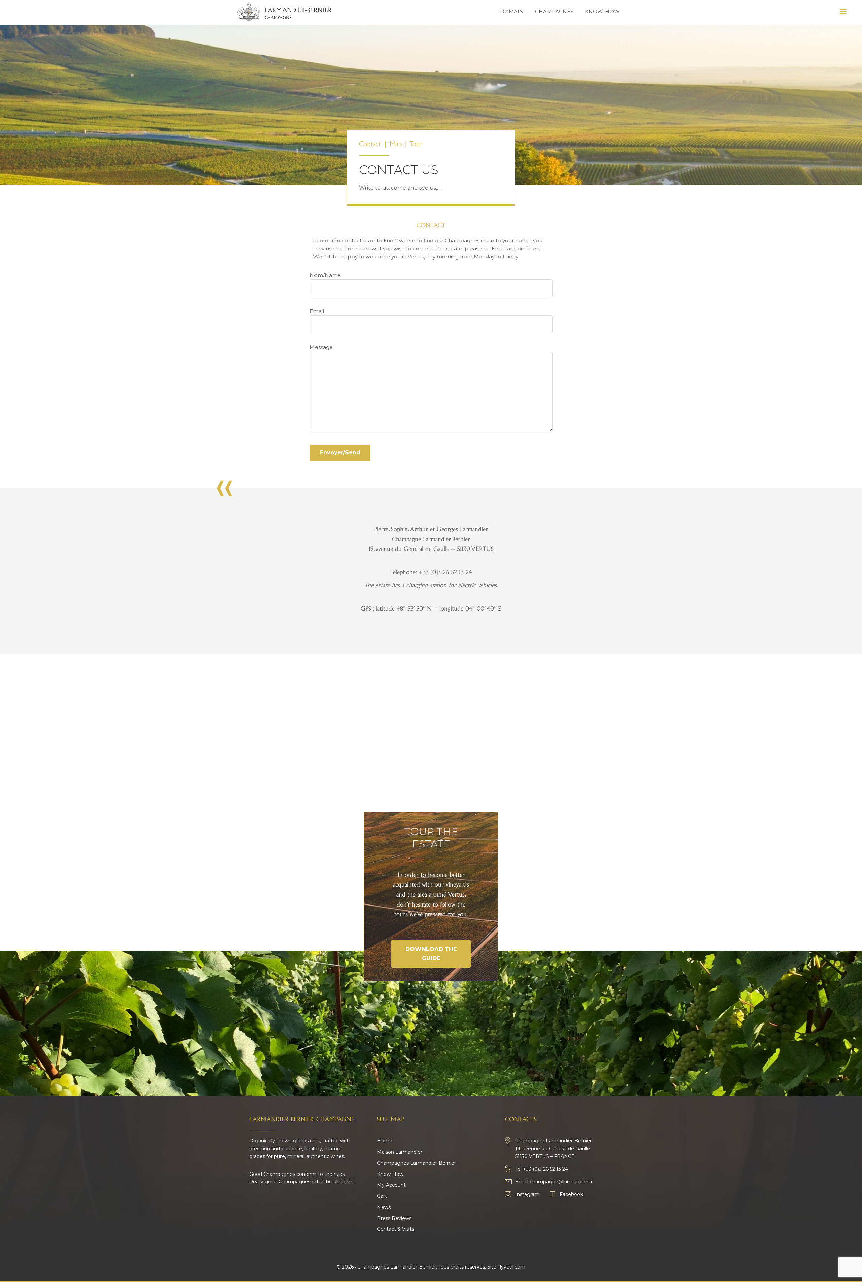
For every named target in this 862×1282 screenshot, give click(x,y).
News (384, 1207)
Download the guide (431, 954)
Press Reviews (394, 1218)
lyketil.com (512, 1267)
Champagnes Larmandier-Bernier (416, 1163)
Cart (382, 1196)
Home (384, 1141)
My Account (391, 1185)
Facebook (571, 1194)
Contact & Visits (395, 1229)
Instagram (527, 1194)
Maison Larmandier (399, 1152)
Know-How (390, 1174)
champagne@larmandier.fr (561, 1182)
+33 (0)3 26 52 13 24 (545, 1169)
